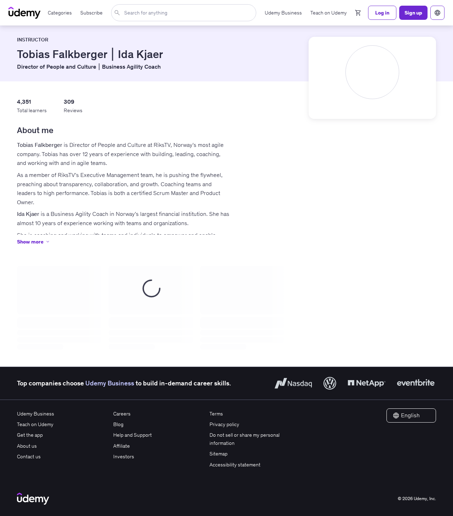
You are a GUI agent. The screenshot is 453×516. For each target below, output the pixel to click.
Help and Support (132, 435)
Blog (118, 424)
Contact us (29, 456)
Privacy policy (224, 424)
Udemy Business (109, 383)
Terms (216, 414)
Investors (123, 456)
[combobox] (185, 13)
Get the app (30, 435)
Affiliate (121, 446)
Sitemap (219, 454)
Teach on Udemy (35, 424)
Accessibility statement (235, 464)
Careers (122, 414)
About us (27, 446)
